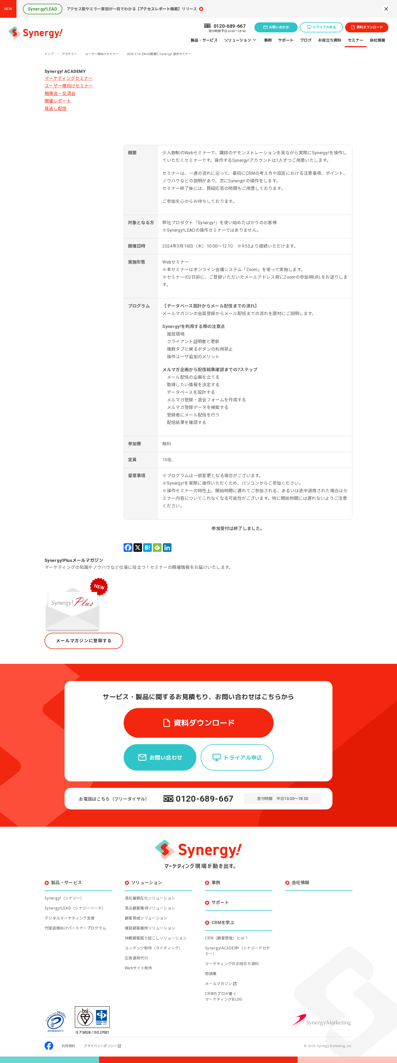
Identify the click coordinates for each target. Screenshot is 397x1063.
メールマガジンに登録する (84, 640)
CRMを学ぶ (222, 922)
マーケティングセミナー (69, 78)
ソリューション (237, 39)
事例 (268, 39)
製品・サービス (204, 39)
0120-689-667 (205, 799)
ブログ (306, 39)
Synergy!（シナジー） (64, 898)
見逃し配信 (56, 108)
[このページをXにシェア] (137, 547)
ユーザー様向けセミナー (69, 85)
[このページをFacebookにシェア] (128, 547)
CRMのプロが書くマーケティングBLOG (224, 996)
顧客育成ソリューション (146, 918)
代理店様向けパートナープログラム (75, 928)
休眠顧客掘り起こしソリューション (156, 938)
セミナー (355, 39)
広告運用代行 (136, 958)
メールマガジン (218, 983)
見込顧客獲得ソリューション (150, 908)
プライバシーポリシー (100, 1045)
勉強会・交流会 (60, 93)
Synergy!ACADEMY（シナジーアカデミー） (237, 950)
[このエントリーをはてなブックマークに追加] (147, 547)
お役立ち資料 (329, 39)
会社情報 (377, 39)
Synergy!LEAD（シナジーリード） (75, 908)
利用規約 (68, 1045)
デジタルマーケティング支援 (70, 918)
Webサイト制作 (138, 967)
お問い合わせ (279, 27)
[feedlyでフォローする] (157, 547)
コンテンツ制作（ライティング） (154, 948)
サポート (286, 39)
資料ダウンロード (369, 27)
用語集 (211, 973)
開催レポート (58, 101)
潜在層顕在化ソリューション (150, 898)
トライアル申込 (324, 27)
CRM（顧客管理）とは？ (226, 938)
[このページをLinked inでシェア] (167, 547)
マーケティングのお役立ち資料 (232, 963)
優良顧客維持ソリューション (150, 928)
